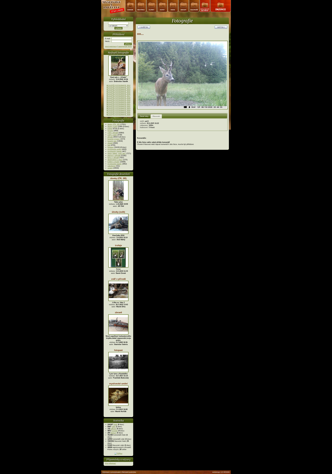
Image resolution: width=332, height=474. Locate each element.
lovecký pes (112, 141)
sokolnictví (112, 166)
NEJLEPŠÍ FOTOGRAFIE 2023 (118, 108)
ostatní (110, 168)
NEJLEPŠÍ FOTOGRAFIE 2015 (118, 92)
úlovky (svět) (112, 126)
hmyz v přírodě (113, 158)
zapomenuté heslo (125, 46)
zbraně (110, 143)
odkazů (113, 429)
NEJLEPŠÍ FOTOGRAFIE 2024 (118, 110)
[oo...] (182, 109)
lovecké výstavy (114, 139)
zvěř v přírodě (113, 133)
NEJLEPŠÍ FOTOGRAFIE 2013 (118, 88)
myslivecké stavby (115, 164)
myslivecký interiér (115, 151)
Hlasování (156, 116)
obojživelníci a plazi (115, 160)
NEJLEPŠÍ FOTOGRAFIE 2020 (118, 102)
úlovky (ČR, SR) (114, 124)
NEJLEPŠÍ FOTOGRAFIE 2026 (118, 115)
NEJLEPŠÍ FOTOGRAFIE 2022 (118, 106)
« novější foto (144, 27)
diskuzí (113, 433)
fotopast (111, 147)
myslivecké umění (114, 149)
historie (110, 131)
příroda (110, 137)
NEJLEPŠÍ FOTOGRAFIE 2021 (118, 104)
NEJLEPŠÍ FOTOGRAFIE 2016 (118, 94)
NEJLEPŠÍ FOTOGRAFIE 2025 (118, 112)
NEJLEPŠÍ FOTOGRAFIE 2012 (118, 86)
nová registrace (111, 46)
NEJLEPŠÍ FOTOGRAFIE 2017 (118, 96)
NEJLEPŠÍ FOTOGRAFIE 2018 (118, 98)
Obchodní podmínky (129, 472)
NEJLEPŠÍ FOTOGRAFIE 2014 (118, 90)
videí (113, 427)
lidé (109, 145)
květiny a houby (113, 162)
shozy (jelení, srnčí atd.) (117, 153)
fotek (115, 424)
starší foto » (221, 27)
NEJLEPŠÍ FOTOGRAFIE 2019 (118, 100)
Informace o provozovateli (111, 472)
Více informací (110, 463)
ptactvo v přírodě (114, 156)
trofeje (110, 129)
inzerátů (115, 431)
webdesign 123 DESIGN (221, 472)
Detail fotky (144, 116)
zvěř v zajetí (112, 135)
